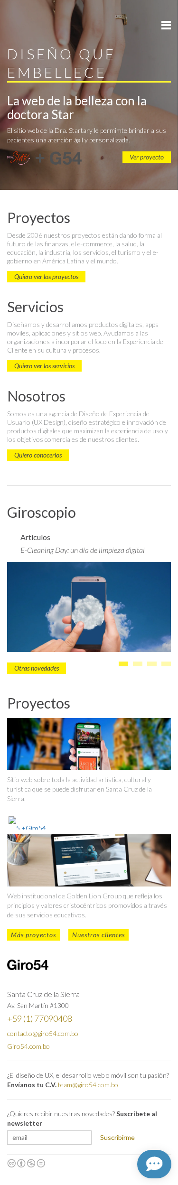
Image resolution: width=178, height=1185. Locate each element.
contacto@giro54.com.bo (42, 1033)
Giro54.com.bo (28, 1046)
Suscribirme (117, 1137)
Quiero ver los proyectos (46, 276)
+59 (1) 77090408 (39, 1018)
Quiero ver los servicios (44, 366)
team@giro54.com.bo (88, 1085)
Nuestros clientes (98, 935)
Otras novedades (36, 668)
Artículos (35, 536)
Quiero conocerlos (38, 455)
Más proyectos (33, 935)
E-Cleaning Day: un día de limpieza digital (82, 549)
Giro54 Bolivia (28, 24)
